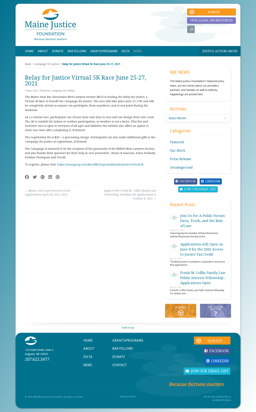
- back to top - (128, 327)
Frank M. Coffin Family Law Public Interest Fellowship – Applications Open (203, 278)
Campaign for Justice (46, 64)
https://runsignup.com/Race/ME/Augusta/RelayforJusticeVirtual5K (100, 164)
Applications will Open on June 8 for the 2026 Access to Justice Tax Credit (201, 249)
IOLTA (87, 357)
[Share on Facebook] (27, 177)
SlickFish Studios (221, 400)
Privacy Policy (128, 396)
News (28, 64)
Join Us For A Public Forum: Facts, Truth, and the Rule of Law (202, 221)
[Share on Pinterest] (58, 177)
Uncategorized (181, 167)
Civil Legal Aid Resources (211, 20)
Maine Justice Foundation (50, 25)
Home (88, 340)
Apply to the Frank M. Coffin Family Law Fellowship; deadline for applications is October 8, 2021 (130, 194)
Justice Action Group (220, 51)
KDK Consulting (220, 396)
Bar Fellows (122, 348)
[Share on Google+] (42, 177)
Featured (177, 142)
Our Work (177, 150)
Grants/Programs (127, 340)
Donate (214, 12)
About (88, 348)
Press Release (180, 159)
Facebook (188, 181)
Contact (119, 365)
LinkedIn (212, 181)
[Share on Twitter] (35, 177)
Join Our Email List (200, 189)
